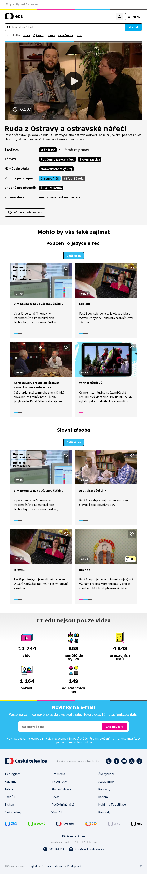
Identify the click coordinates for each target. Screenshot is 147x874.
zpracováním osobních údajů (73, 742)
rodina (26, 35)
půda (79, 35)
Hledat (133, 27)
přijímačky (38, 35)
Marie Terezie (65, 35)
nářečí (75, 197)
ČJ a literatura (51, 188)
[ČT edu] (14, 17)
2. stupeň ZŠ (50, 178)
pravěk (51, 35)
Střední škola (74, 178)
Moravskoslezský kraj (56, 169)
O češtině (48, 150)
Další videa (73, 255)
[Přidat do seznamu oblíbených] (66, 268)
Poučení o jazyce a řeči (57, 159)
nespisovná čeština (53, 197)
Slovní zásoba (89, 159)
